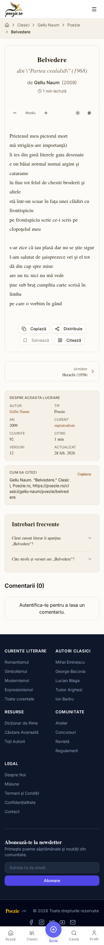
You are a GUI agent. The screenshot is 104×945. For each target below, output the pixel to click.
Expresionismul (19, 689)
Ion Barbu (64, 698)
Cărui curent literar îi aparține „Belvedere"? (36, 540)
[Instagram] (41, 922)
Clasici (23, 24)
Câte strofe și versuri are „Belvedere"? (43, 559)
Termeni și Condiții (22, 793)
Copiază (38, 328)
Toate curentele (19, 698)
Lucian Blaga (67, 680)
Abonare (52, 880)
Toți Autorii (15, 741)
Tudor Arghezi (68, 689)
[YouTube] (62, 922)
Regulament (66, 750)
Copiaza (84, 474)
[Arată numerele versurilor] (89, 113)
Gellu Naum (48, 24)
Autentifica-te (34, 605)
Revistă (62, 741)
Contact (12, 811)
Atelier (61, 723)
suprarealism (64, 425)
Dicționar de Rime (21, 723)
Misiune (12, 783)
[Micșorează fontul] (15, 113)
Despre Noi (15, 774)
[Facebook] (31, 922)
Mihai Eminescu (70, 662)
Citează (73, 340)
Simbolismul (16, 671)
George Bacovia (70, 671)
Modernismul (17, 680)
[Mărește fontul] (46, 113)
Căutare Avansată (21, 732)
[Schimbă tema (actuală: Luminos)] (78, 113)
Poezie (73, 24)
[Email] (73, 922)
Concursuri (65, 732)
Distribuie (73, 328)
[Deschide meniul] (94, 9)
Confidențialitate (20, 802)
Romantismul (17, 662)
